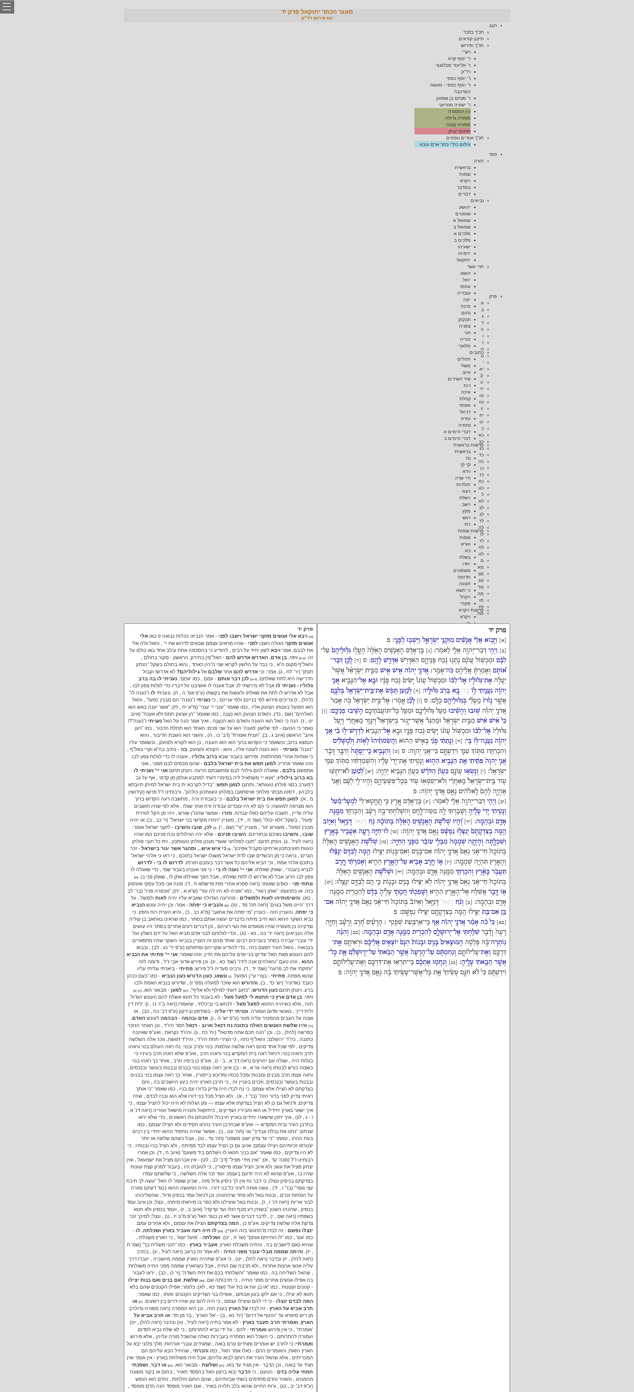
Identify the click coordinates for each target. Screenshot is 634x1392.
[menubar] (317, 85)
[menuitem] (310, 85)
